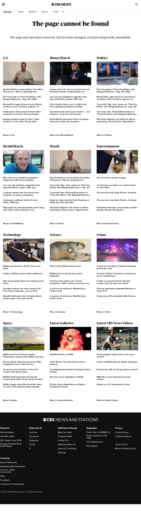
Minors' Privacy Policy (125, 448)
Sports (45, 11)
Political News (7, 432)
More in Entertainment (108, 223)
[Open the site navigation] (22, 4)
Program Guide (65, 436)
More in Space (10, 400)
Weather (33, 11)
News (21, 11)
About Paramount (8, 462)
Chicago (7, 11)
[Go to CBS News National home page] (61, 4)
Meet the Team (65, 432)
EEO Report (92, 446)
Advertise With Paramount (12, 466)
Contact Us (63, 440)
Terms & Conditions (67, 448)
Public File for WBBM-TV (98, 432)
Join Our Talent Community (7, 471)
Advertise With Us (66, 444)
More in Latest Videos (107, 400)
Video (56, 11)
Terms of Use (121, 444)
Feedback (5, 480)
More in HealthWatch (13, 223)
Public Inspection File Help (96, 437)
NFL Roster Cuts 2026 (10, 440)
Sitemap (62, 452)
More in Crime (103, 312)
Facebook (34, 436)
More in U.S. (9, 135)
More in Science (57, 312)
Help (2, 476)
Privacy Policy (121, 432)
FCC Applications (94, 442)
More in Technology (12, 312)
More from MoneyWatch (61, 135)
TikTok (32, 444)
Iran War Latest (7, 436)
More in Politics (104, 135)
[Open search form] (136, 4)
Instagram (33, 440)
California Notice (123, 436)
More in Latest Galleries (61, 400)
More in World (57, 223)
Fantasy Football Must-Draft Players (11, 445)
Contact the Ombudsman (12, 484)
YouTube (33, 432)
